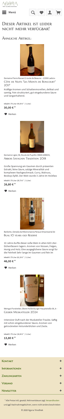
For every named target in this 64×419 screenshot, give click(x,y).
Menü (12, 12)
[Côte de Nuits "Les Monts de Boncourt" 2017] (32, 60)
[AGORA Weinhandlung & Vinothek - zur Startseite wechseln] (32, 4)
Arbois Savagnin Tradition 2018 (25, 158)
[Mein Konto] (49, 12)
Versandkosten (52, 400)
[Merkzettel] (41, 12)
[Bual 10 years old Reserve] (32, 214)
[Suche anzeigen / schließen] (32, 12)
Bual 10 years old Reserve (20, 235)
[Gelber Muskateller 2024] (32, 290)
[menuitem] (9, 12)
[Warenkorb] (58, 12)
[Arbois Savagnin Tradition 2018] (32, 137)
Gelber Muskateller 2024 (21, 312)
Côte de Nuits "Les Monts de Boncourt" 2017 (30, 83)
